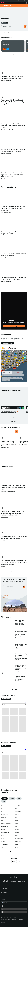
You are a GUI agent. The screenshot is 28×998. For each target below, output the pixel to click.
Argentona (3, 771)
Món (4, 597)
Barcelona (17, 786)
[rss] (19, 815)
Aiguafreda (3, 762)
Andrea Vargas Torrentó (10, 129)
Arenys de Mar (18, 765)
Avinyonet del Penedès (6, 777)
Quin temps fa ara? (12, 32)
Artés (16, 771)
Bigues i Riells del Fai (19, 792)
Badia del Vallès (4, 780)
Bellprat (16, 789)
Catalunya (5, 592)
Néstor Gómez (8, 153)
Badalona (17, 777)
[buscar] (25, 26)
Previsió (21, 32)
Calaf (2, 801)
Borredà (3, 795)
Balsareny (17, 783)
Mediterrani (5, 595)
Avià (2, 774)
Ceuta (22, 0)
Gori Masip (3, 153)
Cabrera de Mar (4, 798)
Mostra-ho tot (14, 421)
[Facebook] (12, 815)
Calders (16, 801)
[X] (16, 815)
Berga (2, 792)
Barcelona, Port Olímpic (8, 412)
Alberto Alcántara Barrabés (6, 80)
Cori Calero (3, 566)
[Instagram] (8, 815)
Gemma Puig (3, 129)
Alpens (2, 765)
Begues (2, 789)
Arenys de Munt (4, 768)
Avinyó (16, 774)
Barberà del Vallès (5, 786)
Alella (16, 762)
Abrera (2, 759)
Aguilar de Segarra (19, 759)
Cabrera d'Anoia (18, 795)
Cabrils (16, 798)
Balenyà (3, 783)
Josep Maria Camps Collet (6, 212)
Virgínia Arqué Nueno (5, 178)
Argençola (17, 768)
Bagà (16, 780)
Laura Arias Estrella (4, 517)
